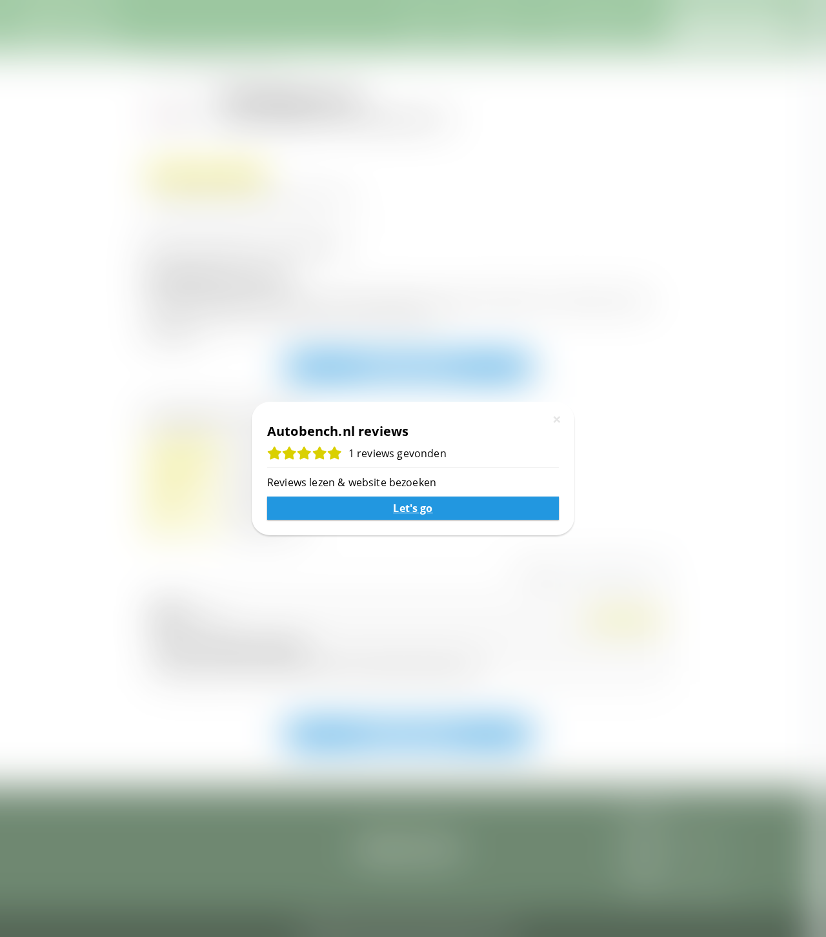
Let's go (412, 508)
